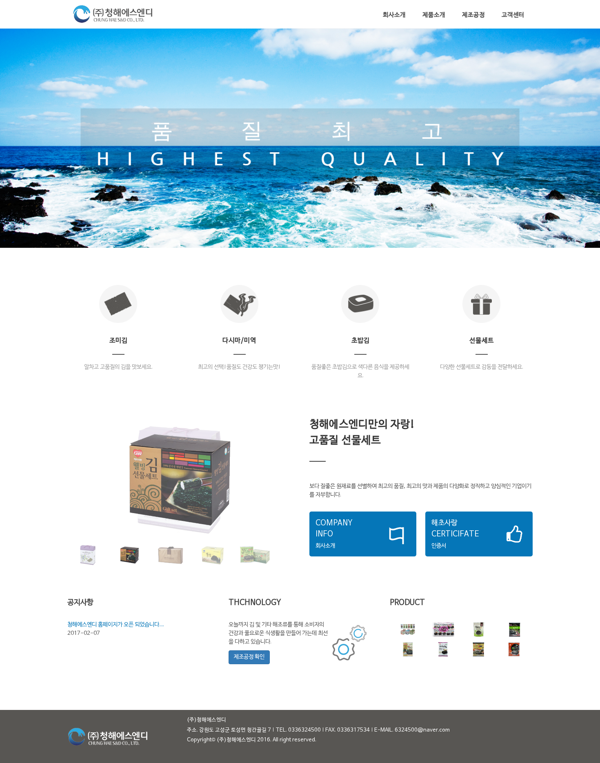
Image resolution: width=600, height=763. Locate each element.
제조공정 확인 (249, 657)
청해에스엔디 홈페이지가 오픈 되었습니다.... (115, 625)
